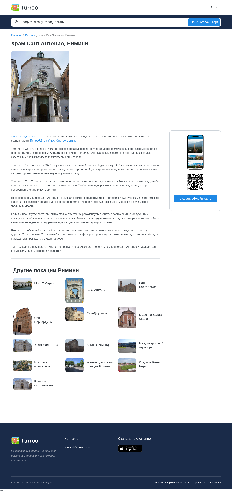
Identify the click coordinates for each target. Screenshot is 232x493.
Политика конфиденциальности (171, 482)
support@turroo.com (77, 447)
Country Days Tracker (24, 136)
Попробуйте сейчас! (42, 140)
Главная (16, 35)
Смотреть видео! (66, 140)
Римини (30, 35)
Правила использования (207, 482)
